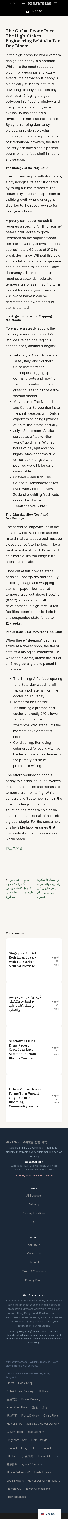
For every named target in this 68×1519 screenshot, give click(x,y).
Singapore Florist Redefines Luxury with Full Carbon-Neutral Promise (23, 959)
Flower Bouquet (41, 1448)
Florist (10, 1383)
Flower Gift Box (46, 1456)
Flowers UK (14, 1488)
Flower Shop (14, 1423)
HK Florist (12, 1456)
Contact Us (34, 1253)
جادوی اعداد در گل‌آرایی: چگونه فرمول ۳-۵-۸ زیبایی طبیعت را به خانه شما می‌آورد (19, 888)
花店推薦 (12, 1464)
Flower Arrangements (38, 1488)
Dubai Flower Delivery (20, 1391)
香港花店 (12, 1399)
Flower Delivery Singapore (44, 1480)
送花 (35, 1407)
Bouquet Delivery (17, 1448)
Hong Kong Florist (17, 1407)
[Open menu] (55, 3)
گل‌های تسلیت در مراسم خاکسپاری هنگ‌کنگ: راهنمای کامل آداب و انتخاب (25, 1003)
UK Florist (43, 1391)
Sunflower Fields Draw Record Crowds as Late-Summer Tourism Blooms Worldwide (23, 1049)
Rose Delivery (35, 1431)
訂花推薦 (27, 1456)
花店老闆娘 (14, 848)
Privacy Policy (34, 1280)
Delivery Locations (34, 1213)
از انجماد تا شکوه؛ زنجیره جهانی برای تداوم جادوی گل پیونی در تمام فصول (48, 888)
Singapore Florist (17, 1440)
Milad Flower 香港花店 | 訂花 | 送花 (30, 3)
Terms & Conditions (34, 1271)
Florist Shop (25, 1383)
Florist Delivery (30, 1415)
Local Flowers (15, 1480)
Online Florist (51, 1415)
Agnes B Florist (30, 1464)
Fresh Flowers (42, 1472)
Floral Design (39, 1440)
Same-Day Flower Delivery (42, 1423)
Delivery (34, 1204)
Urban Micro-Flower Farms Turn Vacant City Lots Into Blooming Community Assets (25, 1097)
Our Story (34, 1244)
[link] (34, 11)
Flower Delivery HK (18, 1472)
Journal (34, 1262)
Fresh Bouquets (16, 1496)
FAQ (34, 1222)
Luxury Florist (15, 1431)
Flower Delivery (30, 1399)
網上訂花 (12, 1415)
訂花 (44, 1407)
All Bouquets (34, 1195)
